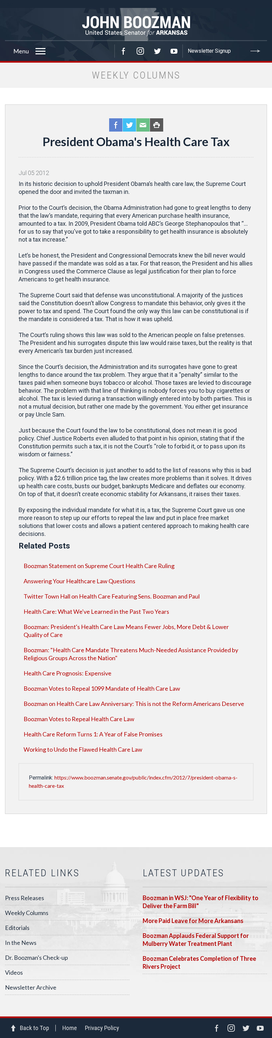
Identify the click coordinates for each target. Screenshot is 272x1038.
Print (156, 125)
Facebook (123, 51)
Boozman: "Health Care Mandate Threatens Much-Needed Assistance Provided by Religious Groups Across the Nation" (131, 654)
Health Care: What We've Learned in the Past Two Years (96, 611)
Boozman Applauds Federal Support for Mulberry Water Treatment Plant (196, 939)
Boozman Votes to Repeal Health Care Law (79, 718)
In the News (20, 942)
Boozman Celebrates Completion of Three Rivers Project (199, 962)
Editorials (17, 927)
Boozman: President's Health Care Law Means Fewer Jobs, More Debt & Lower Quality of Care (126, 630)
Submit (255, 51)
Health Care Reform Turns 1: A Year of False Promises (93, 734)
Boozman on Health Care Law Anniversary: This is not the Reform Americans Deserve (134, 703)
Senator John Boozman (136, 24)
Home (69, 1028)
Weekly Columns (26, 912)
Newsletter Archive (30, 987)
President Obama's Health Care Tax (136, 141)
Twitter (157, 51)
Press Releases (24, 897)
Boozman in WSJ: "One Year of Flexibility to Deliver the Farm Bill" (200, 901)
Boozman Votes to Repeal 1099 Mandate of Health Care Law (102, 688)
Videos (14, 972)
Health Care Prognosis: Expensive (67, 673)
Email (143, 125)
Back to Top (34, 1028)
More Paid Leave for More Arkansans (193, 920)
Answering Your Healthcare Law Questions (79, 581)
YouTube (174, 51)
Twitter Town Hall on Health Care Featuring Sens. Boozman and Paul (112, 596)
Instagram (140, 51)
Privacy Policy (102, 1028)
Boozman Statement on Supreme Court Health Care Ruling (99, 565)
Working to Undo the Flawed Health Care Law (83, 749)
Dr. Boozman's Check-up (36, 957)
